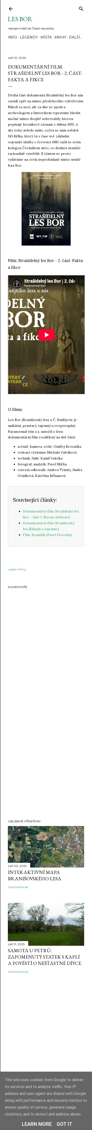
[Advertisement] (46, 761)
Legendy (29, 37)
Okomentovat (18, 887)
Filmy (22, 569)
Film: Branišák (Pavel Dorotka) (47, 535)
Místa (46, 37)
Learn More (37, 1124)
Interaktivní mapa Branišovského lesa (34, 875)
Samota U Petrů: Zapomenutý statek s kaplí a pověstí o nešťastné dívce (44, 956)
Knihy (60, 37)
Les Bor (20, 19)
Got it (64, 1124)
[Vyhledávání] (81, 8)
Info (12, 37)
